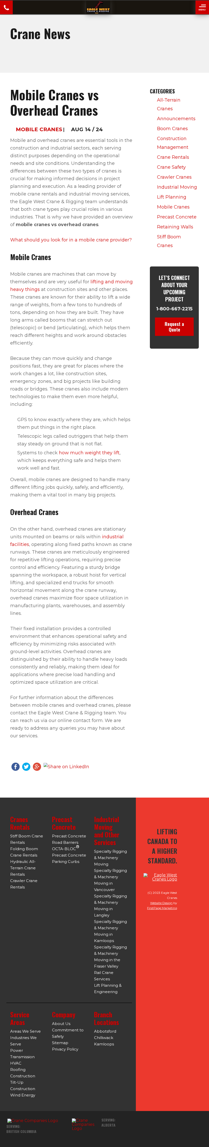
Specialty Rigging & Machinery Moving (110, 858)
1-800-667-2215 (174, 309)
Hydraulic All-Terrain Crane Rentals (23, 868)
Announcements (176, 118)
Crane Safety (171, 167)
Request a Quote (174, 327)
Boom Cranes (172, 128)
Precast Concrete (177, 217)
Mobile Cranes (39, 129)
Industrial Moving (177, 187)
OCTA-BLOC (65, 847)
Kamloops (104, 1044)
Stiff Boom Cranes (169, 241)
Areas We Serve (25, 1031)
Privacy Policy (65, 1049)
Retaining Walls (175, 227)
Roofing (17, 1069)
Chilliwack (103, 1037)
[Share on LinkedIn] (66, 766)
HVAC (15, 1063)
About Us (61, 1023)
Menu (202, 9)
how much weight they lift (89, 453)
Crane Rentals (173, 157)
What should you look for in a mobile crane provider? (71, 240)
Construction (22, 1075)
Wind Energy (22, 1095)
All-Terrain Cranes (168, 104)
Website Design (161, 903)
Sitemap (60, 1042)
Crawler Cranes (174, 177)
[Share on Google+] (37, 766)
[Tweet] (26, 766)
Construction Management (172, 143)
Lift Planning (171, 197)
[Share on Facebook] (15, 766)
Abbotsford (105, 1031)
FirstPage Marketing (162, 908)
